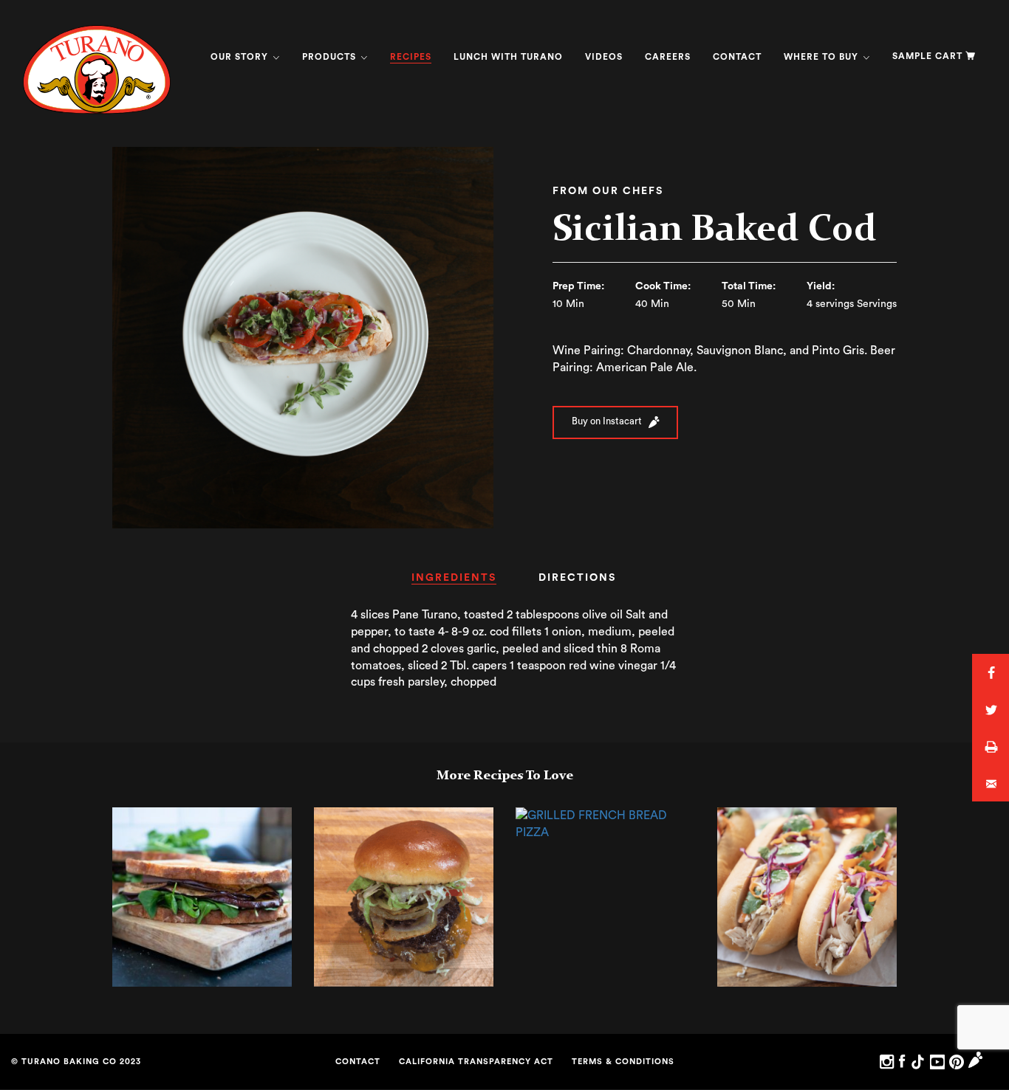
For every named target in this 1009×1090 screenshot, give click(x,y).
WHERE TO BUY (822, 56)
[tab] (454, 582)
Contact (737, 56)
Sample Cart (927, 56)
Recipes (410, 56)
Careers (668, 56)
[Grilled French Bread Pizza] (605, 823)
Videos (604, 56)
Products (330, 56)
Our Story (241, 56)
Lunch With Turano (508, 56)
